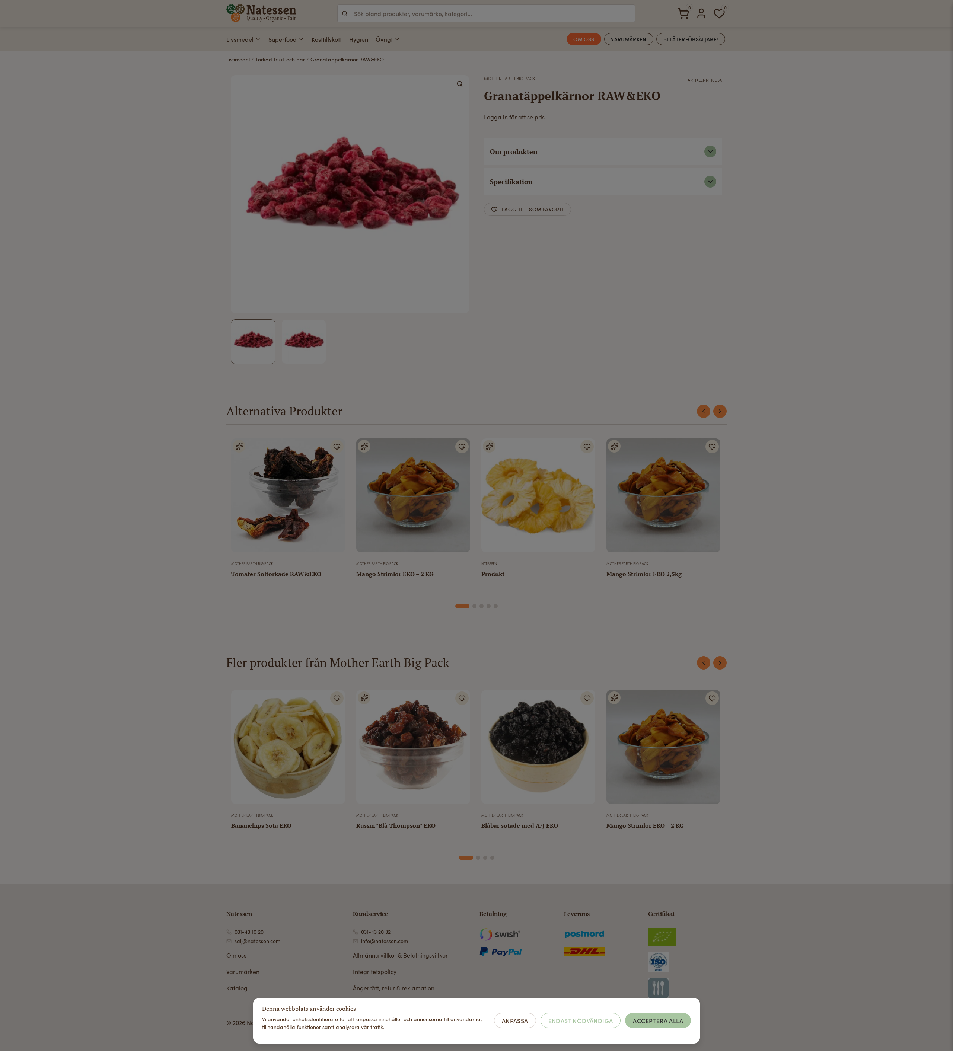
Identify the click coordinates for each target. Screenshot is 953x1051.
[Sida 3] (481, 606)
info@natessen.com (384, 941)
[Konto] (701, 13)
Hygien (358, 39)
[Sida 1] (462, 606)
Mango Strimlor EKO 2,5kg (644, 574)
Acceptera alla (658, 1020)
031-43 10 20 (249, 931)
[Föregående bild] (242, 498)
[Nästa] (720, 411)
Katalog (237, 988)
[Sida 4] (489, 606)
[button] (460, 84)
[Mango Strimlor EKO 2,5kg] (663, 498)
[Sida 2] (474, 606)
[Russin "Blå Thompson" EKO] (413, 750)
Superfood (282, 39)
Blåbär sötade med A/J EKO (519, 825)
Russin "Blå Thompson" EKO (396, 825)
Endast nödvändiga (580, 1020)
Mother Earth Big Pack (509, 78)
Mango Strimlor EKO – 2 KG (394, 574)
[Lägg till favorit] (337, 446)
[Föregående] (703, 411)
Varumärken (242, 971)
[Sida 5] (496, 606)
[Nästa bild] (335, 498)
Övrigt (384, 39)
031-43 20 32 (376, 931)
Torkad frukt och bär (280, 59)
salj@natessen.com (257, 941)
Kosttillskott (327, 39)
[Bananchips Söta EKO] (288, 750)
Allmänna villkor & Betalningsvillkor (400, 955)
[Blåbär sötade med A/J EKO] (538, 750)
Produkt (492, 574)
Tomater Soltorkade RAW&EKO (276, 574)
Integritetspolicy (374, 971)
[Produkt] (538, 498)
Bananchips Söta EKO (261, 825)
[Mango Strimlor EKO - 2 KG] (413, 498)
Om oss (236, 955)
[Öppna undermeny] (258, 39)
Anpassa (515, 1020)
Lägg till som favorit (533, 209)
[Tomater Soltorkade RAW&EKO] (288, 498)
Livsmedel (240, 39)
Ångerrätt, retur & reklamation (393, 988)
